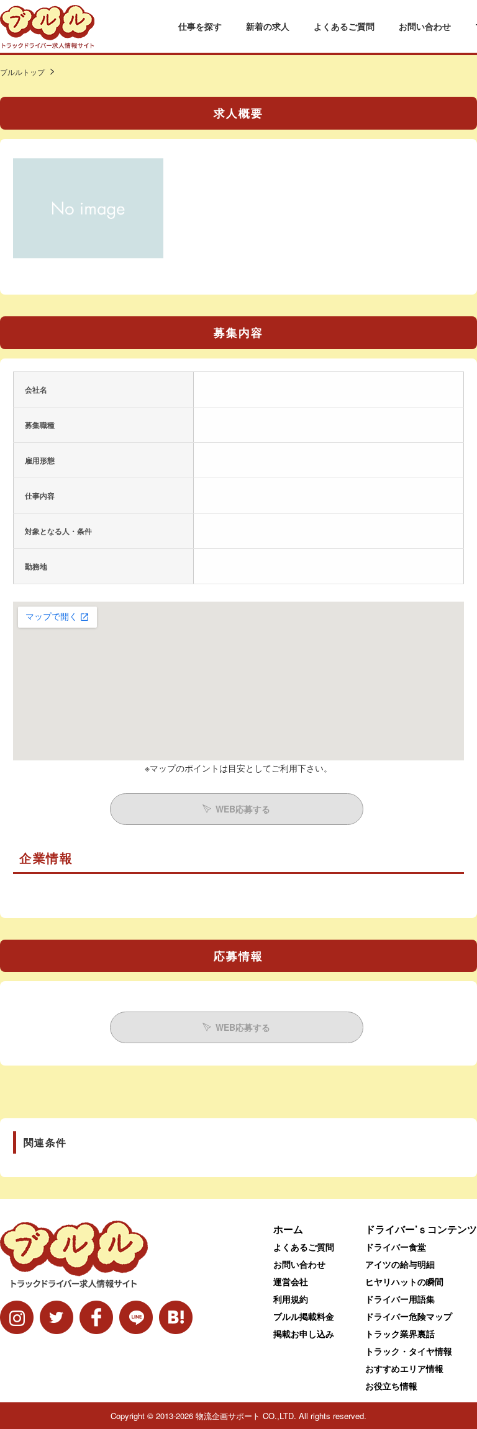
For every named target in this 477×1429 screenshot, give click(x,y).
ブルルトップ (22, 71)
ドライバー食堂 (395, 1246)
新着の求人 (267, 26)
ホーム (288, 1229)
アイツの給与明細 (400, 1264)
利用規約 (290, 1299)
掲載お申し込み (303, 1333)
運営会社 (290, 1281)
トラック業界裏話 (400, 1333)
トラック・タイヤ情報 (408, 1351)
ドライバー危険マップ (408, 1316)
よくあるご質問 (344, 26)
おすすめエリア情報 (404, 1368)
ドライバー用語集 (400, 1299)
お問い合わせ (425, 26)
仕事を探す (200, 26)
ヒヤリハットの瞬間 (404, 1281)
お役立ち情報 (391, 1385)
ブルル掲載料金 (303, 1316)
